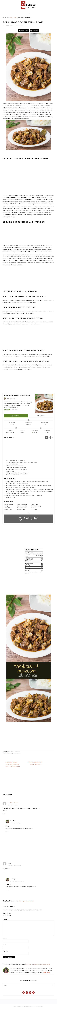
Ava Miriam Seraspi (13, 803)
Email (4, 945)
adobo (10, 753)
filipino (12, 753)
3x (52, 437)
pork (21, 753)
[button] (4, 410)
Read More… (46, 972)
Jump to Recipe (24, 30)
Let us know (27, 520)
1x (46, 437)
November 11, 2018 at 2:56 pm (16, 881)
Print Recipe (35, 30)
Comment (6, 919)
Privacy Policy (39, 1006)
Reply (4, 814)
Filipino (9, 751)
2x (49, 437)
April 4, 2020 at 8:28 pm (13, 805)
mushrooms (17, 753)
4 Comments (19, 25)
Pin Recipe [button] (42, 415)
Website (5, 951)
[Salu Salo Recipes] (28, 9)
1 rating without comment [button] (26, 901)
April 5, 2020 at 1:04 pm (15, 823)
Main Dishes (14, 751)
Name (4, 939)
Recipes (18, 751)
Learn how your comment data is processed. (37, 964)
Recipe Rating (7, 913)
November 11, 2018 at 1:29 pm (14, 865)
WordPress (32, 1006)
